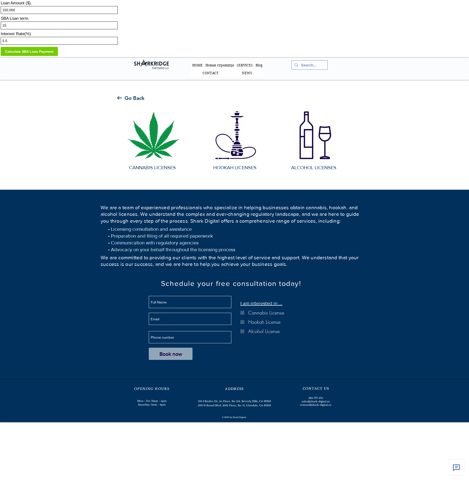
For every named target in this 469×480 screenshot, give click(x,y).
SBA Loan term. (15, 18)
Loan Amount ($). (16, 3)
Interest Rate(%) (16, 33)
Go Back (134, 98)
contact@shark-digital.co (315, 405)
